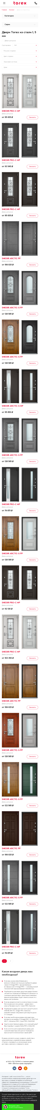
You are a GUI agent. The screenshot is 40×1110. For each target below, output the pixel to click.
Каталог (11, 10)
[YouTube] (20, 1068)
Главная (4, 10)
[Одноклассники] (25, 1068)
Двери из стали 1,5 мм (23, 10)
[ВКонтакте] (14, 1068)
